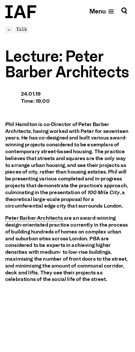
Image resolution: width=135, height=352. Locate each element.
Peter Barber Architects (34, 218)
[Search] (124, 11)
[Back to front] (20, 11)
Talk (21, 29)
